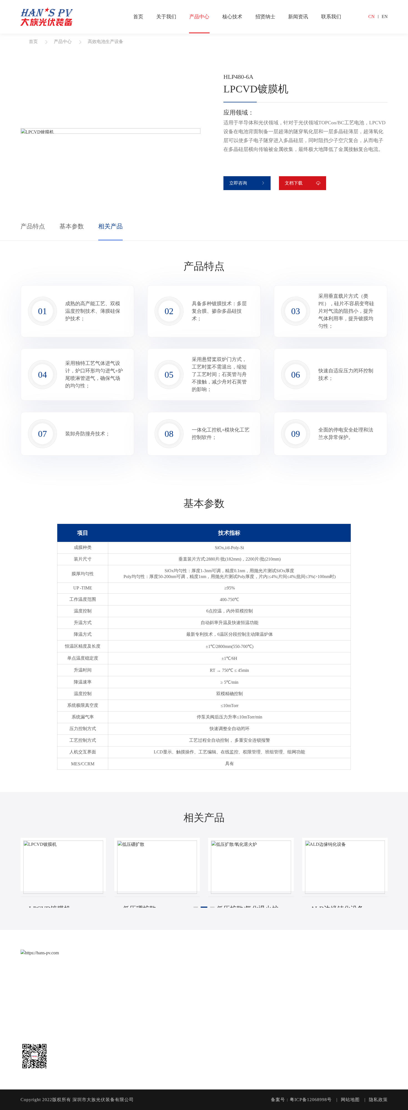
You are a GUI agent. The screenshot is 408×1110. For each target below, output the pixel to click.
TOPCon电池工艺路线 (276, 962)
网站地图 (350, 1099)
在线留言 (375, 973)
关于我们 (166, 16)
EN (385, 16)
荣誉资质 (187, 994)
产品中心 (199, 16)
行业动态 (345, 973)
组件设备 (217, 973)
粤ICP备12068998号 (311, 1099)
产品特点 (33, 226)
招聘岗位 (315, 973)
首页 (138, 16)
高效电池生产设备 (105, 41)
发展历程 (187, 984)
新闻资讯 (298, 16)
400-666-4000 (36, 979)
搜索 (358, 16)
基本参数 (71, 226)
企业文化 (187, 973)
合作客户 (187, 1005)
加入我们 (315, 962)
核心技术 (232, 16)
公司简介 (187, 962)
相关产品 (110, 226)
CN (371, 16)
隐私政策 (378, 1099)
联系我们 (331, 16)
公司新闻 (345, 962)
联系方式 (375, 962)
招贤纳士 (265, 16)
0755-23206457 (38, 1000)
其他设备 (217, 984)
